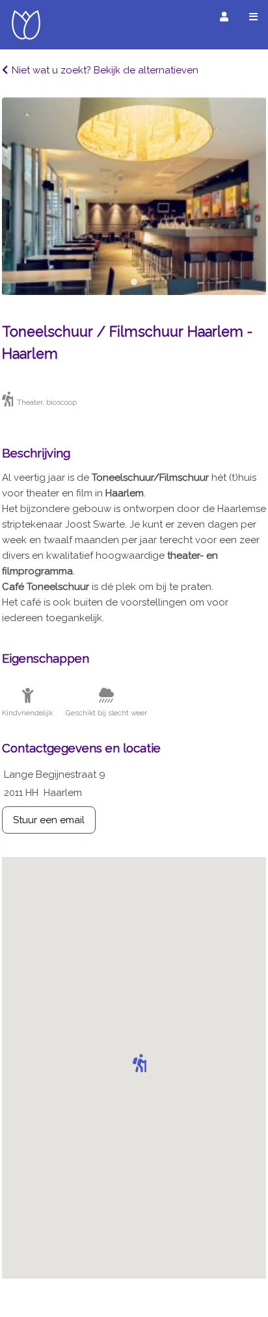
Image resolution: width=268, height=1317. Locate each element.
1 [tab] (134, 281)
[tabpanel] (134, 196)
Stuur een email (49, 820)
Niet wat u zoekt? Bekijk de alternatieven (105, 70)
